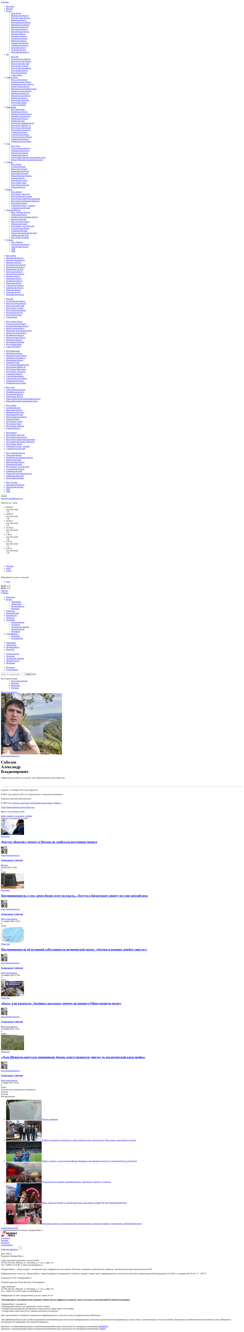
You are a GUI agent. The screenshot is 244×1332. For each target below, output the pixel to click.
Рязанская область (19, 41)
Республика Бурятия (20, 237)
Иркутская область (19, 169)
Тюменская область (19, 155)
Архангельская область (21, 82)
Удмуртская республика (21, 137)
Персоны (15, 683)
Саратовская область (20, 135)
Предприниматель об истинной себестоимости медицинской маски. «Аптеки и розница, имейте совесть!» (74, 949)
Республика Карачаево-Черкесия (25, 201)
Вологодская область (20, 86)
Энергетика (16, 604)
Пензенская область (19, 118)
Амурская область (19, 215)
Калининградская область (22, 84)
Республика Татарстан (21, 130)
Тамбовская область (19, 45)
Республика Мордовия (21, 128)
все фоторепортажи (9, 1228)
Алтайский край (18, 167)
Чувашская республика (21, 141)
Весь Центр (16, 13)
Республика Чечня (19, 203)
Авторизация (6, 1245)
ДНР (13, 251)
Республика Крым (19, 73)
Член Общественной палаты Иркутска (17, 807)
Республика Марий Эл (21, 125)
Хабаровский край (19, 231)
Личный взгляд (17, 629)
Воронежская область (20, 25)
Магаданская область (20, 221)
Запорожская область (20, 244)
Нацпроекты (11, 615)
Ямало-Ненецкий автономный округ (27, 160)
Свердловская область (20, 148)
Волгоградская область (21, 61)
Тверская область (18, 48)
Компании (15, 685)
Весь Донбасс (17, 242)
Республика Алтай (19, 180)
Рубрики (5, 593)
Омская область (18, 178)
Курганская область (19, 153)
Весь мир (10, 6)
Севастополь (16, 75)
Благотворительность (10, 756)
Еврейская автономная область (24, 217)
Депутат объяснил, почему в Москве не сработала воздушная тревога (49, 841)
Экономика (16, 602)
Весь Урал (15, 146)
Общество (10, 611)
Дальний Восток (13, 210)
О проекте (5, 1238)
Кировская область (19, 112)
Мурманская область (20, 93)
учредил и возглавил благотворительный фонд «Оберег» (36, 803)
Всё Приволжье (18, 109)
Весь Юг (15, 57)
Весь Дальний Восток (20, 212)
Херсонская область (19, 247)
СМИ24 (102, 1329)
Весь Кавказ (16, 192)
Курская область (18, 34)
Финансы (15, 609)
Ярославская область (20, 52)
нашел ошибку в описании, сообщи (16, 816)
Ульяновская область (20, 139)
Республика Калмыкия (21, 68)
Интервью (15, 631)
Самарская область (19, 132)
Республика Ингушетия (21, 196)
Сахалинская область (20, 228)
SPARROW (103, 1326)
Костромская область (20, 32)
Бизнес (9, 599)
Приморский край (19, 224)
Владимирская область (21, 22)
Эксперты (10, 620)
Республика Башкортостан (22, 123)
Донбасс (9, 240)
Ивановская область (20, 27)
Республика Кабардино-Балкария (25, 199)
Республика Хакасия (20, 185)
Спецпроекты (12, 634)
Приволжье (11, 107)
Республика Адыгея (19, 66)
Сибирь (9, 162)
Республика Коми (19, 102)
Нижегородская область (21, 114)
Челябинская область (20, 151)
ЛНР (13, 249)
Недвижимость (17, 606)
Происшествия (12, 613)
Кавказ (9, 189)
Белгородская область (20, 18)
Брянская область (18, 20)
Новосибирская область (21, 176)
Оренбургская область (20, 116)
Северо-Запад (12, 77)
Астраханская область (20, 59)
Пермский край (18, 121)
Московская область (20, 15)
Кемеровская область (20, 171)
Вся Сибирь (16, 164)
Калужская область (19, 29)
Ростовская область (19, 70)
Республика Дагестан (20, 194)
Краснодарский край (20, 64)
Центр (9, 11)
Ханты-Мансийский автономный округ (28, 157)
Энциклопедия (17, 622)
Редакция (5, 1243)
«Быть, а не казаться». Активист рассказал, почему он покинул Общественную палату (61, 1003)
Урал (8, 144)
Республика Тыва (18, 183)
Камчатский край (18, 219)
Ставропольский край (20, 208)
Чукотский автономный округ (24, 233)
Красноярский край (19, 173)
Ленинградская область (21, 91)
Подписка (15, 636)
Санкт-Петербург (18, 105)
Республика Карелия (20, 100)
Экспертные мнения (20, 627)
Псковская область (19, 98)
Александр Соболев (12, 860)
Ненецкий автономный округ (24, 89)
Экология (10, 618)
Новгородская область (20, 96)
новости (4, 590)
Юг (7, 54)
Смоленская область (20, 43)
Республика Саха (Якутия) (22, 226)
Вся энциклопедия (19, 681)
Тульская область (18, 50)
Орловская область (19, 38)
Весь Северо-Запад (19, 80)
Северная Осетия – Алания (23, 205)
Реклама (9, 566)
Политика (10, 597)
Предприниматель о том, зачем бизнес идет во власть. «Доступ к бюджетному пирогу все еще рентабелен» (74, 895)
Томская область (18, 187)
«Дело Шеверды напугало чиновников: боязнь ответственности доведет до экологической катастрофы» (73, 1057)
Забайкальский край (20, 235)
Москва (9, 9)
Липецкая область (19, 36)
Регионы (5, 2)
